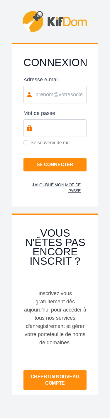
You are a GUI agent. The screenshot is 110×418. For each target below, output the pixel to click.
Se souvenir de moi (51, 142)
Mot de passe (39, 113)
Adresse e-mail (41, 79)
